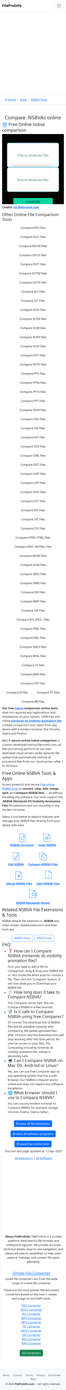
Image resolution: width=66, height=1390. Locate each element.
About (6, 1375)
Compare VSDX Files (33, 410)
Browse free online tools (33, 1144)
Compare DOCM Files (33, 246)
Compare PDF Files (33, 228)
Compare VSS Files (33, 428)
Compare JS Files (17, 692)
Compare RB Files (33, 701)
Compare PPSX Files (33, 383)
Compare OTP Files (33, 483)
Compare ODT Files (33, 465)
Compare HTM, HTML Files (33, 537)
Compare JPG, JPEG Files (33, 619)
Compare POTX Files (33, 364)
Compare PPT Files (33, 401)
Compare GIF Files (33, 610)
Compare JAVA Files (33, 674)
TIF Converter (31, 1326)
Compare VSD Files (33, 419)
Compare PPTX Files (33, 392)
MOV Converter (31, 1331)
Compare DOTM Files (33, 273)
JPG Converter (31, 1314)
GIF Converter (31, 1335)
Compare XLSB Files (33, 328)
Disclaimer (54, 1375)
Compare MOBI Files (33, 556)
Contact (17, 1375)
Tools (23, 100)
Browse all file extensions (33, 1124)
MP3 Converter (31, 1322)
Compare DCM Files (33, 565)
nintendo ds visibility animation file (36, 721)
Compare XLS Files (33, 291)
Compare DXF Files (33, 592)
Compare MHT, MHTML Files (33, 547)
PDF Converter (31, 1305)
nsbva (19, 708)
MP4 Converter (31, 1318)
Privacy (40, 1375)
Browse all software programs (33, 1134)
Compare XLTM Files (33, 319)
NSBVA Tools (39, 100)
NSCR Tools (44, 938)
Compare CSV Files (33, 528)
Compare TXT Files (33, 519)
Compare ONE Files (33, 455)
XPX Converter (31, 1339)
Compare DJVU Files (33, 574)
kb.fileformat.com (26, 207)
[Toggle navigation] (59, 5)
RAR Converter (31, 1343)
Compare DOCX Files (33, 255)
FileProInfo (11, 5)
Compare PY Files (48, 692)
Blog (33, 1379)
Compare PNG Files (33, 629)
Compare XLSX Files (33, 310)
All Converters (31, 1353)
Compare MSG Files (33, 656)
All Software (44, 1158)
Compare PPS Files (33, 373)
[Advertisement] (33, 61)
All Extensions (24, 1158)
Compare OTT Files (33, 501)
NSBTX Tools (22, 938)
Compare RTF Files (33, 510)
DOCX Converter (31, 1310)
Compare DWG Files (33, 583)
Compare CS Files (33, 665)
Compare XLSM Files (33, 337)
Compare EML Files (33, 638)
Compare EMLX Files (33, 647)
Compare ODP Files (33, 474)
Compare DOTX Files (33, 282)
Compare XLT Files (33, 301)
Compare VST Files (33, 437)
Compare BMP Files (33, 601)
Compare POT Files (33, 355)
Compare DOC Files (33, 237)
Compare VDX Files (33, 446)
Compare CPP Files (33, 683)
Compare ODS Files (33, 492)
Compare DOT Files (33, 264)
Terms (29, 1375)
